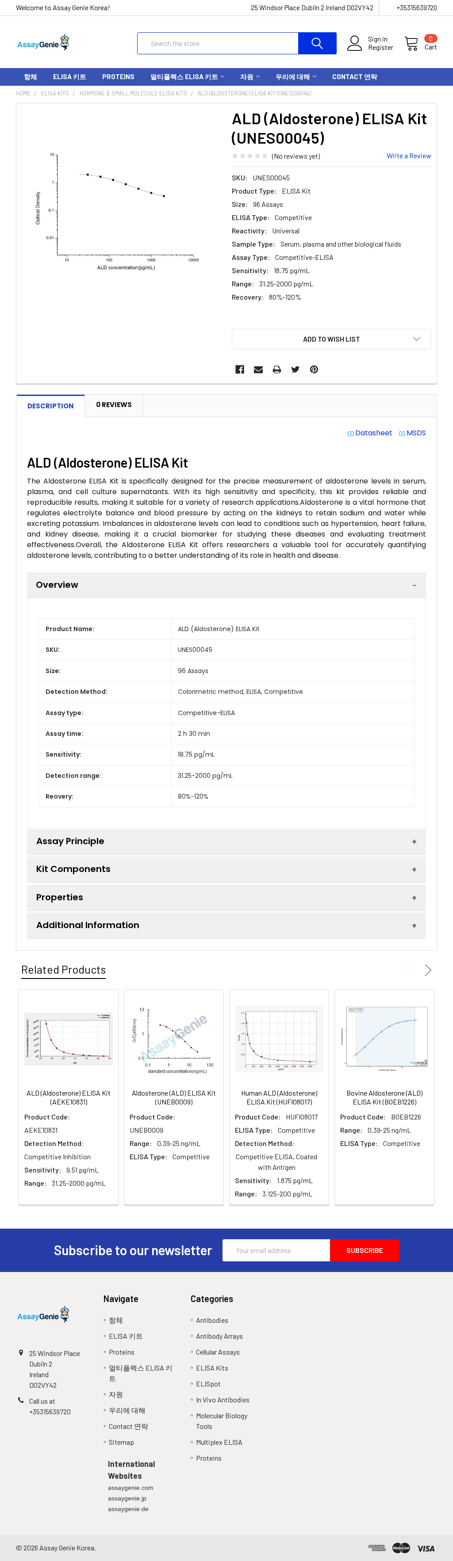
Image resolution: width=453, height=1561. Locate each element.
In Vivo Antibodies (223, 1399)
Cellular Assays (218, 1352)
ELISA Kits (212, 1367)
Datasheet (373, 433)
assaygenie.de (128, 1508)
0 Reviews (114, 404)
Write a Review (409, 155)
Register (380, 47)
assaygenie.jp (127, 1498)
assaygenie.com (131, 1487)
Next (426, 970)
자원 (246, 76)
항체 (30, 76)
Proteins (118, 76)
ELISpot (208, 1383)
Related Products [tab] (63, 969)
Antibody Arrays (219, 1336)
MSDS (416, 433)
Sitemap (121, 1442)
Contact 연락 (354, 76)
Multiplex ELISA (219, 1442)
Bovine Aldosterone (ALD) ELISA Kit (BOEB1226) (384, 1097)
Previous (409, 970)
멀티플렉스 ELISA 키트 (184, 76)
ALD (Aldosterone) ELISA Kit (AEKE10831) (69, 1097)
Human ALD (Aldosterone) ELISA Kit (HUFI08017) (279, 1097)
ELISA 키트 (69, 76)
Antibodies (212, 1320)
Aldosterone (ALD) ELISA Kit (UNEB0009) (174, 1097)
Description (50, 406)
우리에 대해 (293, 76)
